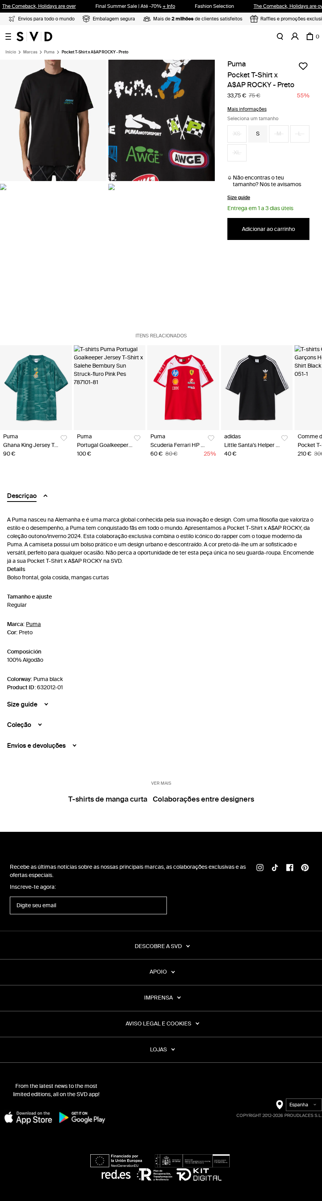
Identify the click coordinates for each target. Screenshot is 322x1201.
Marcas (30, 52)
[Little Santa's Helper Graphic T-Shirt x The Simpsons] (257, 387)
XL (237, 152)
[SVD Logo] (34, 36)
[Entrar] (295, 36)
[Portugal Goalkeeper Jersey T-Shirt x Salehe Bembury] (110, 387)
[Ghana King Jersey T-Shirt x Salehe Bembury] (36, 387)
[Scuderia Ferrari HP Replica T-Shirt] (183, 387)
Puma (49, 52)
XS (236, 133)
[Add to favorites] (303, 66)
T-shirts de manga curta (107, 799)
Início (10, 52)
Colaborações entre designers (203, 799)
